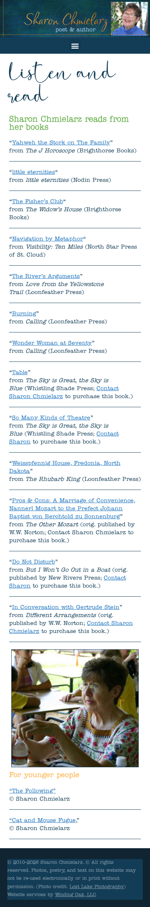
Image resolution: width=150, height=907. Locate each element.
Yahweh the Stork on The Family (61, 143)
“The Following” (32, 791)
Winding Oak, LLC (75, 895)
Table (20, 373)
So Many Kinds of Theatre (51, 418)
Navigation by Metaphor (47, 239)
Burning (24, 314)
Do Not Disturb (33, 562)
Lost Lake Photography (97, 887)
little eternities (33, 173)
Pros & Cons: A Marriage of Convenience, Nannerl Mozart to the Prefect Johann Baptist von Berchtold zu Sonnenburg (72, 509)
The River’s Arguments (46, 277)
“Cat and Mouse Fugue (42, 821)
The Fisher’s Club (37, 202)
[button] (75, 46)
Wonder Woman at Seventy (52, 344)
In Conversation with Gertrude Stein (65, 608)
